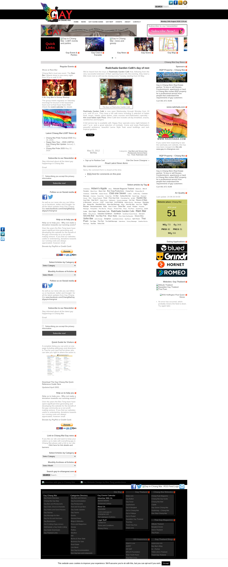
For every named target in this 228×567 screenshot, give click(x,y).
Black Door (94, 191)
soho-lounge (98, 219)
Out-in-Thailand (157, 530)
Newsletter (102, 509)
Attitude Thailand (157, 524)
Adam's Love (130, 543)
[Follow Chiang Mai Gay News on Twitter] (50, 199)
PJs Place (131, 208)
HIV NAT (129, 549)
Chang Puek (130, 191)
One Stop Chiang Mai (159, 513)
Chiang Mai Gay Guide (159, 499)
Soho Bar (88, 218)
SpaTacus (128, 219)
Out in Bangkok (131, 507)
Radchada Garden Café (119, 72)
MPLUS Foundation (133, 552)
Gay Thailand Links (51, 533)
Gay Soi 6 (94, 200)
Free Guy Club (114, 198)
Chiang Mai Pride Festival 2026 (59, 138)
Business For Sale (77, 541)
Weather (74, 533)
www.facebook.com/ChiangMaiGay (60, 209)
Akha (110, 188)
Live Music (75, 547)
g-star (133, 198)
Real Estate (75, 544)
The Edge (93, 221)
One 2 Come (112, 206)
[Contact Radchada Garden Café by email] (182, 486)
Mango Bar (90, 204)
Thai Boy (129, 522)
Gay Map (109, 22)
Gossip (73, 527)
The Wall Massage (111, 221)
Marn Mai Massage (113, 204)
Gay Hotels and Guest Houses (54, 510)
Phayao (110, 208)
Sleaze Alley (139, 216)
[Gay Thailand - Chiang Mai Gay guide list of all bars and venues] (59, 368)
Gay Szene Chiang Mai (159, 507)
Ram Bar (141, 211)
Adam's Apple (99, 188)
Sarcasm (142, 214)
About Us (101, 506)
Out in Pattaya (131, 513)
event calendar (57, 107)
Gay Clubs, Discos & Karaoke (54, 507)
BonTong (93, 153)
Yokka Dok (100, 223)
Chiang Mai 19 (139, 191)
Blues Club (102, 191)
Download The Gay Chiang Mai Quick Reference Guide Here (57, 383)
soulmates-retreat (118, 219)
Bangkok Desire (157, 527)
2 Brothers (86, 188)
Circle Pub (94, 193)
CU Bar (115, 196)
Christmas (86, 193)
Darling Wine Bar (125, 196)
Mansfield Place (101, 204)
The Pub (101, 221)
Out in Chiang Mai (132, 510)
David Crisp (135, 196)
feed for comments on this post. (104, 174)
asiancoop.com (156, 543)
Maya (122, 204)
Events (119, 22)
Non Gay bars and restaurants (81, 553)
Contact (137, 22)
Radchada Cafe (141, 155)
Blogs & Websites (77, 521)
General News (142, 153)
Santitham (117, 214)
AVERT (128, 546)
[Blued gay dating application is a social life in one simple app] (171, 251)
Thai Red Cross (131, 558)
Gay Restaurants (77, 504)
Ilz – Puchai (155, 549)
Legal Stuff (102, 520)
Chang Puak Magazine (159, 496)
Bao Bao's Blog (156, 546)
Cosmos (93, 196)
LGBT (102, 202)
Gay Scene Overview (51, 498)
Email (44, 167)
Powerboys (139, 208)
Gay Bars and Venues (136, 151)
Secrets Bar (88, 216)
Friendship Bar (125, 198)
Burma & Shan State (78, 539)
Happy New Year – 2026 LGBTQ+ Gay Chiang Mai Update (60, 143)
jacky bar (95, 202)
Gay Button (130, 499)
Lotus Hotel (109, 202)
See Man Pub (101, 216)
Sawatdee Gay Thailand (134, 519)
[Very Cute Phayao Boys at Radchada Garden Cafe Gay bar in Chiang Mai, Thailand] (116, 104)
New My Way (130, 204)
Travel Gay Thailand (158, 555)
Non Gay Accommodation (80, 550)
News (83, 22)
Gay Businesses (49, 521)
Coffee (130, 193)
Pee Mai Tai (102, 208)
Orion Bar (121, 206)
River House (92, 214)
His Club (131, 200)
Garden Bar (142, 198)
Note (105, 206)
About (127, 22)
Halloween (112, 200)
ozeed (129, 206)
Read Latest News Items (116, 163)
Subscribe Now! (163, 31)
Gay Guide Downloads (52, 530)
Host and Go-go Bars (78, 507)
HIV (72, 536)
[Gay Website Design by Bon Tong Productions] (100, 482)
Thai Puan (155, 533)
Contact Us (102, 523)
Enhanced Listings (104, 504)
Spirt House (136, 219)
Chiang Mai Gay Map (51, 501)
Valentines (122, 221)
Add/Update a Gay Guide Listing (55, 527)
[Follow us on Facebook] (44, 199)
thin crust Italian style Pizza (94, 117)
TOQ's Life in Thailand (159, 552)
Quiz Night (92, 211)
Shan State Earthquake (126, 216)
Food (133, 155)
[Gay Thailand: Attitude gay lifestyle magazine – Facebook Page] (164, 285)
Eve (90, 198)
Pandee (134, 206)
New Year (139, 204)
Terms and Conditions (106, 525)
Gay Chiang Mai (50, 495)
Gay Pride (86, 200)
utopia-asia (130, 528)
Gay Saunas (48, 513)
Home (76, 22)
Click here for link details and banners (57, 446)
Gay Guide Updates (78, 510)
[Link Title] (3, 231)
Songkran (107, 219)
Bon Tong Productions (115, 191)
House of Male (141, 200)
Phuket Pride (118, 208)
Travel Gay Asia (131, 525)
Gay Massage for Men (52, 515)
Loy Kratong (118, 202)
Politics (73, 530)
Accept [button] (166, 563)
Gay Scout (129, 502)
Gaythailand (130, 505)
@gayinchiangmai (49, 211)
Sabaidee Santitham (105, 214)
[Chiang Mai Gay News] (57, 21)
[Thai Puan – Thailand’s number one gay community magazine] (161, 289)
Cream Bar (100, 196)
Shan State (112, 216)
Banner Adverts (103, 501)
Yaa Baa (93, 223)
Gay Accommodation (78, 501)
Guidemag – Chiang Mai (160, 510)
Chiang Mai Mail (157, 502)
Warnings (86, 223)
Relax (85, 214)
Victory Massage (132, 221)
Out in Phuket (131, 516)
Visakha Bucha (143, 221)
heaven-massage (122, 200)
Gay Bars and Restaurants (53, 504)
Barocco (138, 188)
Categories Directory (79, 495)
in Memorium (87, 202)
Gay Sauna (75, 513)
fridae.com (129, 496)
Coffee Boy (136, 193)
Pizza (125, 208)
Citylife (153, 505)
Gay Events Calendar (106, 495)
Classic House (103, 193)
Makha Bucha (129, 202)
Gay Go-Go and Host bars (53, 518)
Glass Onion (103, 200)
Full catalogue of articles (106, 517)
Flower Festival (97, 198)
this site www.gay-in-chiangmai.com (169, 148)
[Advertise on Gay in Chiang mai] (89, 36)
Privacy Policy (103, 528)
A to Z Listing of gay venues (53, 524)
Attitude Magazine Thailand (123, 189)
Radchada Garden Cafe (122, 211)
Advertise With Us (105, 498)
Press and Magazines (78, 524)
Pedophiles (93, 208)
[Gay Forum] (167, 287)
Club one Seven (117, 193)
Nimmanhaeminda (96, 206)
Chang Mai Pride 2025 (55, 148)
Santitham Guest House (130, 214)
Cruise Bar (108, 196)
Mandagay (138, 202)
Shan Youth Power (132, 555)
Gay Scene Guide (96, 22)
